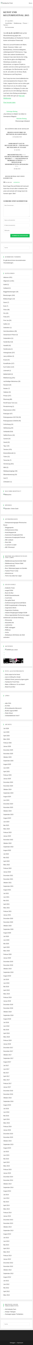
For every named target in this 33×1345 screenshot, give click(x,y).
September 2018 (8, 1015)
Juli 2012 (6, 1280)
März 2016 (6, 1123)
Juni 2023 (6, 821)
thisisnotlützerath (8, 453)
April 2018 (6, 1033)
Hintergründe (7, 352)
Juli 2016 (6, 1108)
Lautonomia (8, 625)
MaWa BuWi (7, 374)
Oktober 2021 (7, 882)
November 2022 (8, 839)
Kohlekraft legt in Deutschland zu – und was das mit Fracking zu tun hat (16, 145)
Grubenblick (7, 338)
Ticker (5, 456)
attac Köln (8, 703)
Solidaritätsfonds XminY (12, 715)
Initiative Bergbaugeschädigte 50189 (16, 612)
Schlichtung (6, 424)
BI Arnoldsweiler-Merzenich (13, 708)
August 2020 (7, 933)
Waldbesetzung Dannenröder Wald (15, 561)
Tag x (5, 446)
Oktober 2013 (7, 1227)
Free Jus (6, 320)
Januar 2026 (7, 746)
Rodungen (6, 413)
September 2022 (8, 847)
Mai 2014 (6, 1202)
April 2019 (6, 990)
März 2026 (6, 739)
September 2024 (8, 793)
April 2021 (6, 904)
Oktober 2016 (7, 1098)
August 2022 (7, 850)
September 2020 (8, 929)
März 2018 (6, 1037)
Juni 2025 (6, 768)
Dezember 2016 (8, 1090)
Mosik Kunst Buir (10, 687)
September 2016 (8, 1101)
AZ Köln (7, 705)
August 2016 (7, 1105)
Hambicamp (7, 349)
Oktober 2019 (7, 968)
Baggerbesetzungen (9, 291)
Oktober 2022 (7, 843)
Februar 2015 (7, 1169)
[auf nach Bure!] (11, 649)
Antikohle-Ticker (10, 588)
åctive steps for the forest (12, 674)
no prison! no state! (10, 545)
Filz (4, 313)
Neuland (6, 385)
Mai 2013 (6, 1245)
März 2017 (6, 1080)
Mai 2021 (6, 900)
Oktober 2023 (7, 811)
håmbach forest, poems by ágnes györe (17, 679)
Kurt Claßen (7, 367)
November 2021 (8, 879)
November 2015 (8, 1137)
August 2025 (7, 764)
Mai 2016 (6, 1115)
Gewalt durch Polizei (9, 334)
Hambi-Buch (7, 342)
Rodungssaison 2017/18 (10, 417)
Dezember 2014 (8, 1176)
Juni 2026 (6, 732)
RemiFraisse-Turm (9, 403)
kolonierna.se (9, 573)
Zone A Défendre (10, 566)
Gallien (5, 324)
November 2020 (8, 922)
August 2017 (7, 1062)
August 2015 (7, 1148)
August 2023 (7, 818)
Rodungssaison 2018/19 (10, 420)
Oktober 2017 (7, 1055)
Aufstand (6, 288)
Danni (5, 302)
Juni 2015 (6, 1155)
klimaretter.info (9, 622)
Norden (5, 388)
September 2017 (8, 1058)
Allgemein (6, 281)
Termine (5, 25)
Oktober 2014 (7, 1184)
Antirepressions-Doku (11, 530)
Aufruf (5, 284)
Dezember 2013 (8, 1219)
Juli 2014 (6, 1194)
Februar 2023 (7, 832)
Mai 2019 (6, 986)
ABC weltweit (9, 540)
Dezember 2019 (8, 961)
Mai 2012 (6, 1288)
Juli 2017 (6, 1065)
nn (4, 182)
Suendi (5, 438)
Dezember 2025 (8, 750)
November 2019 (8, 965)
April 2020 (6, 947)
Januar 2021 (7, 915)
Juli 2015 (6, 1151)
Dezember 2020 (8, 918)
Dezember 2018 (8, 1004)
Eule (4, 306)
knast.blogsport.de (10, 532)
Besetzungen (7, 295)
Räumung (6, 399)
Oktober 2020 (7, 925)
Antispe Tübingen (10, 1311)
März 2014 (6, 1209)
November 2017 (8, 1051)
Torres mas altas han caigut (13, 576)
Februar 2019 (7, 997)
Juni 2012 (6, 1284)
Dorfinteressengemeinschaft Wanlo (15, 603)
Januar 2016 (7, 1130)
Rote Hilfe (8, 542)
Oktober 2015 (7, 1141)
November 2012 (8, 1266)
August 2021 (7, 890)
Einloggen (12, 1342)
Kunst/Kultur (8, 23)
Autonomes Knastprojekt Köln (14, 535)
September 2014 (8, 1187)
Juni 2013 (6, 1241)
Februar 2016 (7, 1126)
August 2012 (7, 1277)
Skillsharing (6, 428)
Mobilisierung (17, 23)
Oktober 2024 (7, 789)
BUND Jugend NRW (11, 710)
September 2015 (8, 1144)
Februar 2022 (7, 868)
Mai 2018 (6, 1029)
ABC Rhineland (9, 547)
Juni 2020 (6, 940)
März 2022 (6, 864)
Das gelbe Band (10, 600)
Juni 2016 (6, 1112)
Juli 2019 (6, 979)
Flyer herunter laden (9, 102)
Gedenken (6, 327)
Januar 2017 (7, 1087)
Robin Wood (9, 713)
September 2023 (8, 814)
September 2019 (8, 972)
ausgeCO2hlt (9, 590)
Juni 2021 (6, 897)
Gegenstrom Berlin (10, 608)
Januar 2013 (7, 1259)
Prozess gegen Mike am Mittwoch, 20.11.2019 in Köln (16, 133)
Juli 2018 (6, 1022)
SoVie (7, 632)
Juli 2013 (6, 1237)
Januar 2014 (7, 1216)
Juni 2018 (6, 1026)
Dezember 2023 (8, 804)
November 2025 (8, 753)
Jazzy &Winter (7, 356)
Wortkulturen (9, 635)
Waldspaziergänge (9, 471)
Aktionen (6, 277)
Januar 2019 (7, 1001)
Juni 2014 (6, 1198)
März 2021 (6, 908)
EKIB (6, 605)
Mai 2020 (6, 943)
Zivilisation (6, 481)
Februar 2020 (7, 954)
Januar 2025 (7, 778)
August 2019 (7, 976)
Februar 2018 (7, 1040)
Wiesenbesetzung (8, 474)
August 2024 (7, 796)
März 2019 (6, 994)
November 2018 (8, 1008)
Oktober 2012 (7, 1270)
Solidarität (6, 431)
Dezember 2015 (8, 1133)
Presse (25, 23)
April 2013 (6, 1248)
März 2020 (6, 950)
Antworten (16, 182)
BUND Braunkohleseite (12, 595)
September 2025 (8, 760)
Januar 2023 (7, 836)
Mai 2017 (6, 1072)
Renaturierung (7, 406)
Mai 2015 (6, 1159)
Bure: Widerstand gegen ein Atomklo (16, 568)
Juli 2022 (6, 854)
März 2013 (6, 1252)
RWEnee (8, 630)
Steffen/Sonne (7, 435)
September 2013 (8, 1230)
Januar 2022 (7, 872)
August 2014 (7, 1191)
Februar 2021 (7, 911)
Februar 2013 (7, 1255)
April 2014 (6, 1205)
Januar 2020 (7, 958)
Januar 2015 (7, 1173)
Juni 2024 (6, 800)
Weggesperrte (9, 527)
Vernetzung (6, 464)
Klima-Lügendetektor (11, 615)
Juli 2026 (6, 728)
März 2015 (6, 1166)
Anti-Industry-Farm (10, 1309)
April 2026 (6, 735)
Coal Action (8, 598)
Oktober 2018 (7, 1011)
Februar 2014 (7, 1212)
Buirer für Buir (9, 593)
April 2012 (6, 1291)
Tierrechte (6, 460)
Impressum (20, 1342)
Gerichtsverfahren (8, 331)
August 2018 (7, 1019)
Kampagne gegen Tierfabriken (14, 1314)
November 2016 (8, 1094)
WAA (4, 467)
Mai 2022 (6, 857)
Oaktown (6, 392)
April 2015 (6, 1162)
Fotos (5, 317)
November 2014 (8, 1180)
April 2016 (6, 1119)
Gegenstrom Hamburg (11, 610)
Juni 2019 (6, 983)
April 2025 (6, 771)
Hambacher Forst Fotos (12, 682)
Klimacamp (8, 620)
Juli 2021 (6, 893)
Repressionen (7, 410)
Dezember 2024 (8, 782)
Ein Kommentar (9, 27)
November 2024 (8, 786)
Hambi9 (5, 345)
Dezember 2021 (8, 875)
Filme (5, 309)
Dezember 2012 (8, 1263)
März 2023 (6, 829)
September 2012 (8, 1273)
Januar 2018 (7, 1044)
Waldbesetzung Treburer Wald (14, 563)
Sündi (5, 442)
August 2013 (7, 1234)
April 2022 (6, 861)
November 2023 (8, 807)
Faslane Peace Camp (11, 571)
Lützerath (6, 370)
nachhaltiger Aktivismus (10, 381)
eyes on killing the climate (13, 677)
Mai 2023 (6, 825)
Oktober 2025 (7, 757)
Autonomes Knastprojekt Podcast (15, 537)
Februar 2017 (7, 1083)
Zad (4, 478)
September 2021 (8, 886)
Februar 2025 (7, 775)
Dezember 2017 (8, 1047)
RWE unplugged (10, 627)
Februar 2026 (7, 743)
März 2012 (6, 1295)
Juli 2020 (6, 936)
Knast (5, 360)
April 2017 (6, 1076)
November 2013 (8, 1223)
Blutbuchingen (7, 299)
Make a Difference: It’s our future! (15, 684)
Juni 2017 (6, 1069)
